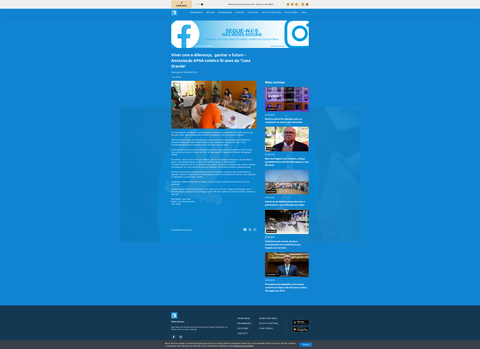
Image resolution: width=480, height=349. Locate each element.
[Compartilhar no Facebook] (245, 230)
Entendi (306, 345)
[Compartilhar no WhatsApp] (255, 230)
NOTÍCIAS (210, 12)
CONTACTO (243, 333)
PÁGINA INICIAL (196, 12)
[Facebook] (288, 4)
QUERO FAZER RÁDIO (268, 318)
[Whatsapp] (296, 4)
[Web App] (302, 4)
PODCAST (240, 12)
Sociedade (176, 77)
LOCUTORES (253, 12)
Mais (304, 12)
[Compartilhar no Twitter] (250, 230)
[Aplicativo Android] (307, 4)
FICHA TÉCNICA (291, 12)
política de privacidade (243, 346)
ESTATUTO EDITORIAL (271, 12)
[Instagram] (292, 4)
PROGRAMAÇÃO (225, 12)
